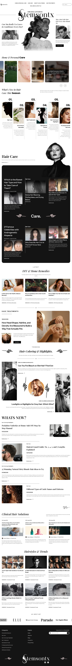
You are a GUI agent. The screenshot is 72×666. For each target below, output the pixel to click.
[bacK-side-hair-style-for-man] (63, 32)
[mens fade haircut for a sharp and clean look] (59, 589)
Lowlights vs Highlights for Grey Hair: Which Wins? (33, 404)
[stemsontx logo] (4, 4)
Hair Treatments (50, 3)
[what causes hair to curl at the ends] (35, 234)
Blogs (29, 637)
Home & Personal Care (20, 3)
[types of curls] (12, 494)
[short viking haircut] (59, 562)
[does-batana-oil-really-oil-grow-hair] (36, 285)
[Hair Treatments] (30, 110)
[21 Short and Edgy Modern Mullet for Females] (12, 589)
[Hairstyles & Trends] (42, 116)
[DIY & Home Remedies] (18, 116)
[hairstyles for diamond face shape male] (36, 562)
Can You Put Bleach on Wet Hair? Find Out (35, 366)
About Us (30, 635)
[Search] (64, 4)
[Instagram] (48, 662)
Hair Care (30, 3)
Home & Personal (13, 57)
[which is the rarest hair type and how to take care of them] (13, 198)
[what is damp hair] (35, 187)
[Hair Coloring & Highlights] (53, 110)
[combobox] (68, 4)
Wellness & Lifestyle (35, 5)
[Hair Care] (7, 110)
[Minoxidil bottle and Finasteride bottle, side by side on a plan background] (36, 530)
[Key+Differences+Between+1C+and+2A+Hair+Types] (58, 185)
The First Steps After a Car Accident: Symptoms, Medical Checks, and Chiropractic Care (11, 524)
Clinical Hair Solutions (15, 514)
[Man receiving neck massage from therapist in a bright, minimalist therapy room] (12, 532)
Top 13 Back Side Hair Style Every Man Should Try (63, 21)
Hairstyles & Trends (39, 3)
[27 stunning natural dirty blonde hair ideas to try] (60, 473)
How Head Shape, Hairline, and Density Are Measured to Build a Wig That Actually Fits (17, 325)
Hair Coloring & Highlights (25, 362)
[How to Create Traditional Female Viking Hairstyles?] (36, 589)
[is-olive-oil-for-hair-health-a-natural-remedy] (12, 285)
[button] (61, 85)
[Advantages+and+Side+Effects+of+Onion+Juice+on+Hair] (58, 232)
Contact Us (30, 640)
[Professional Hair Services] (65, 116)
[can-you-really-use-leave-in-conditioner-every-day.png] (10, 34)
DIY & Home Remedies (36, 271)
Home (29, 633)
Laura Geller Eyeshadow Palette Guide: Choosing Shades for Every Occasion (56, 73)
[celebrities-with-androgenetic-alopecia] (13, 245)
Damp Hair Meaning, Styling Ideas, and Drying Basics (34, 197)
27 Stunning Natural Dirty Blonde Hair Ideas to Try (23, 469)
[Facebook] (45, 662)
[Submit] (68, 633)
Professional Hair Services (7, 645)
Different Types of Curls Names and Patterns (44, 489)
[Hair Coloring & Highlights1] (9, 381)
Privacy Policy (31, 642)
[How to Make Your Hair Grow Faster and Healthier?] (59, 285)
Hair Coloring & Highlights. (36, 351)
